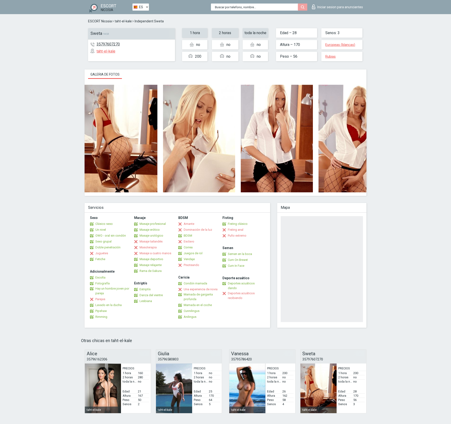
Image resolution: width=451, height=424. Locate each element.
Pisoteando (191, 265)
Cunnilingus (191, 311)
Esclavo (189, 241)
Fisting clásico (238, 224)
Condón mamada (195, 283)
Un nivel (100, 229)
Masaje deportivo (151, 259)
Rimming (101, 317)
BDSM (188, 235)
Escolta (100, 277)
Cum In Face (236, 265)
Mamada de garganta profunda (198, 297)
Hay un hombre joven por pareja (112, 291)
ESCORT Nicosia (100, 21)
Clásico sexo (104, 224)
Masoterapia (148, 247)
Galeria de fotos (105, 74)
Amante (189, 224)
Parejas (100, 299)
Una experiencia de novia (201, 289)
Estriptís (145, 289)
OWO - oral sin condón (110, 235)
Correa (188, 247)
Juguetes (101, 253)
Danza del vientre (151, 295)
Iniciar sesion (340, 7)
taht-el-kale (123, 21)
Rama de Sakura (151, 271)
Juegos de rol (193, 253)
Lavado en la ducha (108, 305)
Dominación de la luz (198, 229)
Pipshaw (101, 311)
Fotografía (102, 283)
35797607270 (108, 44)
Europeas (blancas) (340, 45)
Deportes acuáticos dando (241, 286)
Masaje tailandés (151, 241)
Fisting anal (235, 229)
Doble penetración (108, 247)
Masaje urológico (151, 235)
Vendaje (189, 259)
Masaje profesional (153, 224)
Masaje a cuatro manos (155, 253)
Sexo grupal (103, 241)
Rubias (330, 56)
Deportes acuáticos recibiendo (241, 295)
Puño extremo (237, 235)
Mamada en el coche (198, 305)
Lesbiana (146, 301)
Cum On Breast (238, 260)
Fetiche (100, 259)
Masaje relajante (151, 265)
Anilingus (190, 317)
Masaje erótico (150, 229)
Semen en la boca (240, 254)
